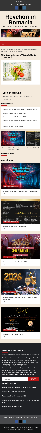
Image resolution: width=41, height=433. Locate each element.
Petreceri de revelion (9, 292)
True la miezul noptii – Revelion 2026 (15, 117)
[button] (3, 43)
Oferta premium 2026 (9, 257)
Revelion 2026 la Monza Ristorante (14, 113)
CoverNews (19, 430)
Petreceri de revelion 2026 (11, 186)
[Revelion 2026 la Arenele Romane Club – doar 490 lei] (20, 176)
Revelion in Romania (25, 4)
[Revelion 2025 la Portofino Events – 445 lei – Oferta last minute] (20, 282)
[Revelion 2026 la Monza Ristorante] (20, 211)
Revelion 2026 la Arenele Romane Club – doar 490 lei (20, 109)
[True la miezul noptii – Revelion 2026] (20, 246)
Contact (12, 4)
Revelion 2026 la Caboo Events (13, 126)
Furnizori (11, 417)
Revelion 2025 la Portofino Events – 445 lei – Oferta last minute (20, 122)
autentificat (15, 96)
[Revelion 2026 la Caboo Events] (20, 319)
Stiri (17, 4)
